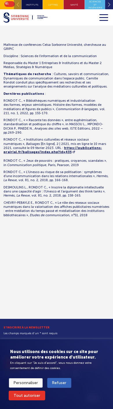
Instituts (32, 4)
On (6, 3)
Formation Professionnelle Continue (42, 17)
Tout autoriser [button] (27, 395)
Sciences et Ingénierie (95, 4)
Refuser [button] (59, 383)
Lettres (53, 4)
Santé (74, 4)
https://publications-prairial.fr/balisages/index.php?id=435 (52, 150)
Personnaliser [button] (26, 383)
